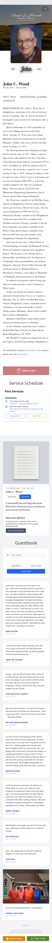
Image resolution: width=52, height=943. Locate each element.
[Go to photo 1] (25, 902)
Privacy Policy (19, 932)
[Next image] (46, 886)
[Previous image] (5, 886)
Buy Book (25, 497)
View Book (12, 497)
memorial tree (32, 350)
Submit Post (26, 571)
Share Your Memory (16, 530)
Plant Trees (37, 416)
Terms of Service (32, 932)
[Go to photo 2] (26, 902)
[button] (26, 886)
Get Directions (15, 416)
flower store (22, 354)
